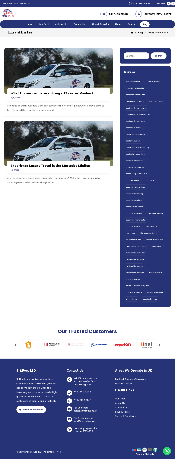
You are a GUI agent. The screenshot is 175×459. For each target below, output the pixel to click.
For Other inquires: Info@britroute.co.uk (85, 419)
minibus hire (156, 246)
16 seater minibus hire (135, 88)
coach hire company (134, 193)
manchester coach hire (136, 246)
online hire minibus (134, 292)
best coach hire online (135, 121)
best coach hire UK (134, 128)
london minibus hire (154, 239)
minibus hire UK (155, 272)
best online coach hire (135, 154)
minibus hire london (134, 266)
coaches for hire (132, 180)
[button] (15, 345)
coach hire (149, 180)
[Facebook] (169, 3)
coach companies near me (137, 174)
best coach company (135, 101)
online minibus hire (155, 292)
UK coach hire (131, 299)
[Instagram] (173, 3)
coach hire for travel (134, 207)
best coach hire (156, 101)
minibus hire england (135, 259)
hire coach (130, 233)
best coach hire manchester (138, 114)
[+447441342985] (69, 392)
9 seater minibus (133, 81)
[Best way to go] (8, 13)
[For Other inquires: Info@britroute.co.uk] (69, 419)
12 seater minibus (153, 81)
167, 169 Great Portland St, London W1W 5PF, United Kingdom (86, 381)
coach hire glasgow (134, 213)
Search (158, 55)
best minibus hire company (137, 147)
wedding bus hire (150, 299)
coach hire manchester (136, 220)
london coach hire (133, 239)
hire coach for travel (148, 233)
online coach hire (133, 279)
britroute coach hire (134, 160)
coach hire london (155, 213)
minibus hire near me (135, 272)
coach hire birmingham (135, 187)
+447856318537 (82, 399)
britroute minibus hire (135, 167)
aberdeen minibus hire (135, 95)
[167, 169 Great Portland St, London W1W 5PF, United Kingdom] (69, 379)
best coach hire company (137, 108)
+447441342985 (82, 391)
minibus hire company (135, 253)
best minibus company (136, 134)
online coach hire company (137, 286)
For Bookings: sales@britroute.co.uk (85, 409)
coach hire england (134, 200)
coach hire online (133, 226)
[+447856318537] (69, 401)
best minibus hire (133, 141)
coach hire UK (151, 226)
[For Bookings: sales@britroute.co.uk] (69, 409)
